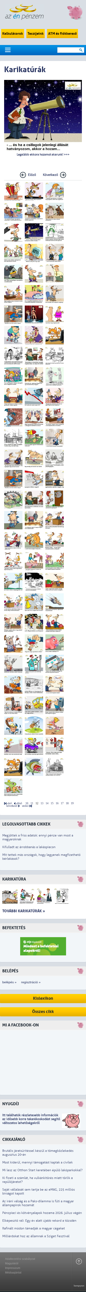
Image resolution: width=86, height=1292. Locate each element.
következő (11, 806)
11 (32, 803)
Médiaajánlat (13, 1272)
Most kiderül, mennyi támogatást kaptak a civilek (37, 1162)
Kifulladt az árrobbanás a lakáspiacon (28, 847)
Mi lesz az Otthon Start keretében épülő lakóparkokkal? (42, 1170)
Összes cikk (43, 1011)
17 (62, 803)
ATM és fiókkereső (62, 34)
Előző (32, 175)
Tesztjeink (36, 34)
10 (26, 803)
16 (57, 803)
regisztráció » (31, 982)
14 (47, 803)
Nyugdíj (10, 1104)
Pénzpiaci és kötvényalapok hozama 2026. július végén (42, 1213)
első (9, 803)
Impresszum (12, 1268)
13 (42, 803)
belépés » (9, 982)
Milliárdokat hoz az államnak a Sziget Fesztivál (35, 1236)
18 (67, 803)
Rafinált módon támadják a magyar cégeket (33, 1228)
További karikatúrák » (23, 911)
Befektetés (13, 927)
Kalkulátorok (12, 34)
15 (52, 803)
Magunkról (11, 1263)
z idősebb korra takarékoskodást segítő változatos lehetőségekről (31, 1121)
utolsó (25, 806)
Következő (50, 175)
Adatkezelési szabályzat (20, 1258)
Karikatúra (14, 879)
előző (19, 803)
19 (72, 803)
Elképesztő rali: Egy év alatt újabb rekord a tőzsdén (39, 1221)
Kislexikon (43, 998)
